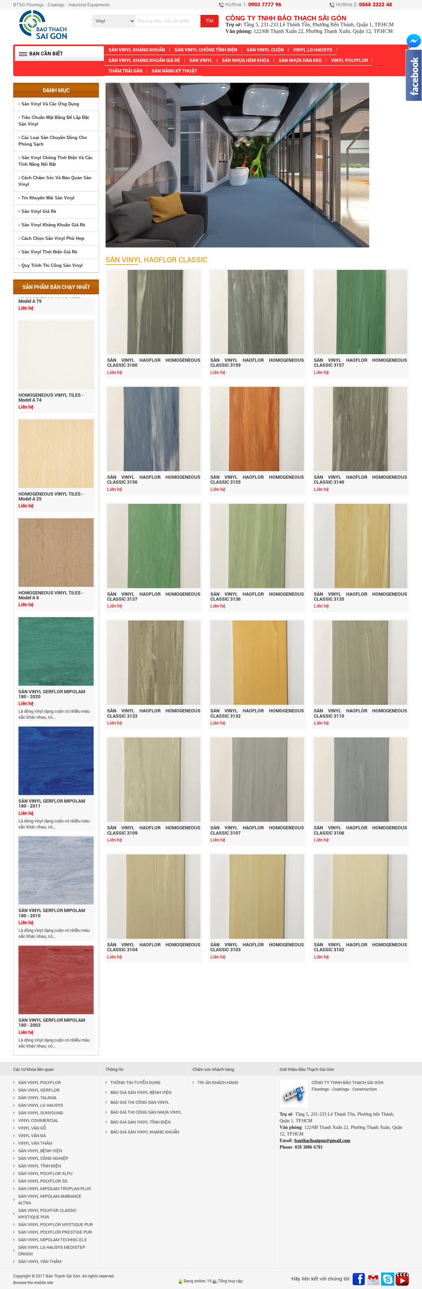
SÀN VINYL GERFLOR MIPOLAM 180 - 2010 (51, 887)
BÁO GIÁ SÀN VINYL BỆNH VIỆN (140, 1092)
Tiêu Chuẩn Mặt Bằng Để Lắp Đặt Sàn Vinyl (53, 121)
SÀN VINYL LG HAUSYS (40, 1105)
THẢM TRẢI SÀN (125, 71)
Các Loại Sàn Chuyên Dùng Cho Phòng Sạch (52, 141)
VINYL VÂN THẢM (35, 1143)
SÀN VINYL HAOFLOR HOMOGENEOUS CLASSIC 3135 (360, 596)
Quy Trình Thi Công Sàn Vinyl (51, 265)
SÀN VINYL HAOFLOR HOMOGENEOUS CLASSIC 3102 (360, 947)
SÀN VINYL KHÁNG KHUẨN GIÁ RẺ (144, 60)
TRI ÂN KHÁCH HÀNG (217, 1082)
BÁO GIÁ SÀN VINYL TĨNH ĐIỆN (140, 1122)
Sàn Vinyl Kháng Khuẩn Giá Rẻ (52, 224)
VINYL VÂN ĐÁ (32, 1135)
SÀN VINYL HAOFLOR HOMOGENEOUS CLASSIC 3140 (360, 479)
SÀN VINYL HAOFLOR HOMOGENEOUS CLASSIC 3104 (153, 947)
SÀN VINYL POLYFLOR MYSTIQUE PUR (55, 1224)
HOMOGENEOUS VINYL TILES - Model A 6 (50, 569)
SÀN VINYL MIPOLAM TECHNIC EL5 (52, 1240)
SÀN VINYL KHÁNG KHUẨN (136, 49)
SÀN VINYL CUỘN (265, 49)
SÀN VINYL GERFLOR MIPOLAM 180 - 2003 (51, 996)
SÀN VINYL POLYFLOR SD (43, 1181)
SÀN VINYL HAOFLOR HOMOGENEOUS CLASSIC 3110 (360, 713)
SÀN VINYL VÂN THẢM (39, 1261)
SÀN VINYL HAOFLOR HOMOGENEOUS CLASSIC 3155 (257, 479)
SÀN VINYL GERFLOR (39, 1090)
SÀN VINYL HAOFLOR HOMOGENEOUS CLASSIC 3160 (153, 362)
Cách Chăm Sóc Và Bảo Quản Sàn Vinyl (54, 181)
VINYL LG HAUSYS (312, 49)
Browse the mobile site (33, 1282)
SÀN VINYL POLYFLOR (39, 1082)
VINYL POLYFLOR (349, 60)
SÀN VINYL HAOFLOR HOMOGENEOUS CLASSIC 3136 (257, 596)
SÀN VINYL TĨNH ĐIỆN (39, 1166)
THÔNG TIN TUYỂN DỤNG (135, 1082)
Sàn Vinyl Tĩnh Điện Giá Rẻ (48, 251)
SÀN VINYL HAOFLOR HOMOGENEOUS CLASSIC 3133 (153, 713)
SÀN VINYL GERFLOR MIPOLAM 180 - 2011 (51, 777)
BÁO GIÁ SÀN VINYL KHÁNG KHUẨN (144, 1132)
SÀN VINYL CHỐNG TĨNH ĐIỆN (205, 49)
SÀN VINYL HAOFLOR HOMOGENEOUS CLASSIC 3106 (360, 830)
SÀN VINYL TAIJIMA (37, 1098)
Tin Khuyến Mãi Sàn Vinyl (47, 197)
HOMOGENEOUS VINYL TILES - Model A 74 (50, 371)
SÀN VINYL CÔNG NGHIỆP (43, 1158)
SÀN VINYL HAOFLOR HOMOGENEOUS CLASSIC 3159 (257, 362)
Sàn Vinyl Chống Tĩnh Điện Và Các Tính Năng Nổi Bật (55, 161)
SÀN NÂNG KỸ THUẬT (174, 71)
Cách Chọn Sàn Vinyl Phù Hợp (52, 238)
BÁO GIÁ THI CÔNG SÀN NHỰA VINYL (146, 1112)
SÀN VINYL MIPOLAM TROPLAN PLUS (54, 1188)
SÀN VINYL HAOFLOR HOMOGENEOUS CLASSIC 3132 (257, 713)
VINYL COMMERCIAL (38, 1120)
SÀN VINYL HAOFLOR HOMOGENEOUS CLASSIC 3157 (360, 362)
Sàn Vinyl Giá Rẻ (38, 211)
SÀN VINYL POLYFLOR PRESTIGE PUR (55, 1232)
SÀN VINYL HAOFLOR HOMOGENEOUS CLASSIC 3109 (153, 830)
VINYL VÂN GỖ (32, 1128)
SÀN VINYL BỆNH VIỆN (40, 1151)
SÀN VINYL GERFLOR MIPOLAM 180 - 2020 (51, 668)
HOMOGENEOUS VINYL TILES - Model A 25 (50, 470)
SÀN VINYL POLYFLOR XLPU (45, 1173)
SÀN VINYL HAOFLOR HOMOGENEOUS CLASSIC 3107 (257, 830)
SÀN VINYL (201, 60)
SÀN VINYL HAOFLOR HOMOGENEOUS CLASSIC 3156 (153, 479)
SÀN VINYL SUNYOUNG (40, 1113)
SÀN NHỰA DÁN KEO (300, 60)
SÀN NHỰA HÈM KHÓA (245, 60)
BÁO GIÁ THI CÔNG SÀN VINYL (139, 1102)
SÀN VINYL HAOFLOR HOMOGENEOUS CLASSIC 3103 (257, 947)
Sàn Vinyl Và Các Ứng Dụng (49, 103)
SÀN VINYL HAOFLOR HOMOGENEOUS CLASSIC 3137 (153, 596)
